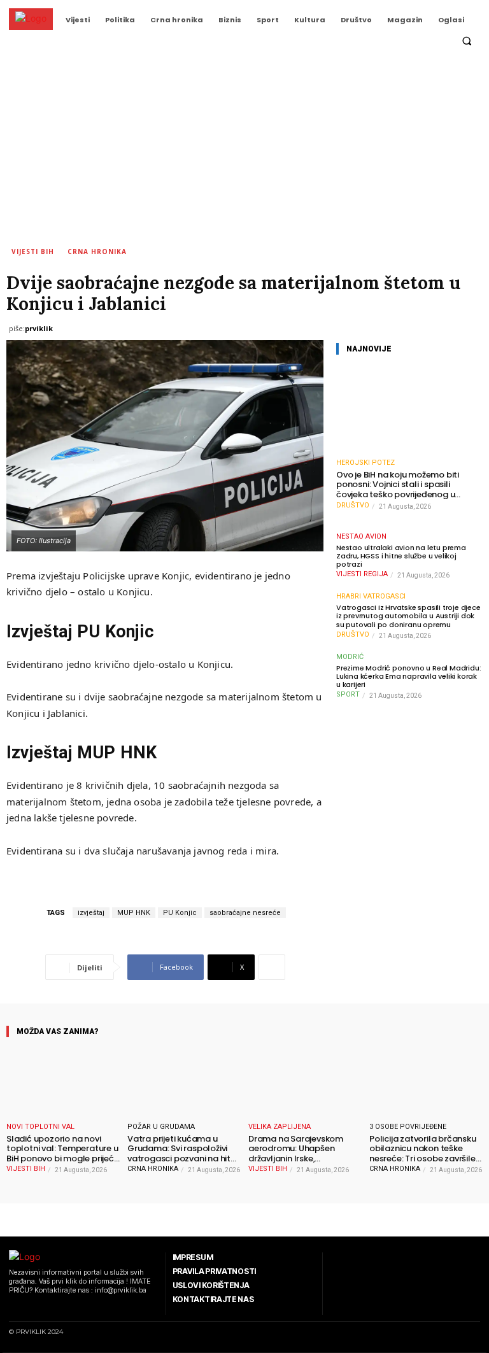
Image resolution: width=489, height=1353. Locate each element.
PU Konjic (180, 913)
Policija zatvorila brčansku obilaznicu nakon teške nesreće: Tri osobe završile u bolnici (425, 1149)
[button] (466, 41)
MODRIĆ (350, 656)
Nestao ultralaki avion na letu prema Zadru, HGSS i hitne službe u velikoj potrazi (401, 556)
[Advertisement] (244, 149)
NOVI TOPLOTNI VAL (40, 1126)
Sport (348, 694)
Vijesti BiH (32, 251)
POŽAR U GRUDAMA (161, 1126)
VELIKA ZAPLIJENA (279, 1126)
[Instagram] (28, 1307)
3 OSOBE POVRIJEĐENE (407, 1126)
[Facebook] (12, 1307)
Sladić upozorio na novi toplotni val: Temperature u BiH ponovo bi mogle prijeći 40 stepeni (62, 1149)
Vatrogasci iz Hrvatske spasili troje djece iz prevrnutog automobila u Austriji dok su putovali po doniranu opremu (408, 616)
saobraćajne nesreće (245, 913)
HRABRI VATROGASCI (371, 596)
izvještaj (91, 913)
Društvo (352, 505)
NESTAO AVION (361, 536)
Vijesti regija (362, 573)
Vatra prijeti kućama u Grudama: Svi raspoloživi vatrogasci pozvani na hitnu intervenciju (184, 1149)
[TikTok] (45, 1307)
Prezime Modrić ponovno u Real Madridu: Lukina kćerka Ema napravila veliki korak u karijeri (408, 677)
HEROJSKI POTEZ (365, 462)
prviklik (39, 328)
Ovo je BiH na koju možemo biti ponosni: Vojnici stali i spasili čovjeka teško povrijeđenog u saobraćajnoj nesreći (397, 485)
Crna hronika (97, 251)
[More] (272, 967)
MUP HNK (133, 913)
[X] (61, 1307)
